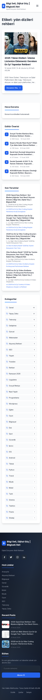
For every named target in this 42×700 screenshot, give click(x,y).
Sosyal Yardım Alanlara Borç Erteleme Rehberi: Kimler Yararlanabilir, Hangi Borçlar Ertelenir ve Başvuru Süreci (21, 135)
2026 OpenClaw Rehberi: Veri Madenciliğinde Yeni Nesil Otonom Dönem (25, 623)
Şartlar (20, 692)
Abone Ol (21, 675)
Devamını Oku (12, 88)
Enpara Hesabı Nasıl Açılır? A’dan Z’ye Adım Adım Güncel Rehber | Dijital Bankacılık (23, 144)
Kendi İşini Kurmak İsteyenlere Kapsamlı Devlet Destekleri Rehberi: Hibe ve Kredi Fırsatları (23, 153)
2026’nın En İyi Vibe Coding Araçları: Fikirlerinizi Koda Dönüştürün (22, 643)
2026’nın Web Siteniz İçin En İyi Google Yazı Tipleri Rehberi (24, 633)
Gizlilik (12, 692)
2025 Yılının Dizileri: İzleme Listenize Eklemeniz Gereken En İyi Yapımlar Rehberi (21, 61)
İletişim (29, 692)
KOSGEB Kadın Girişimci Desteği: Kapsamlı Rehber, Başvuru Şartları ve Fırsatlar (23, 172)
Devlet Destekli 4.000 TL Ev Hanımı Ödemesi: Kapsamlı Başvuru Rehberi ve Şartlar (21, 162)
